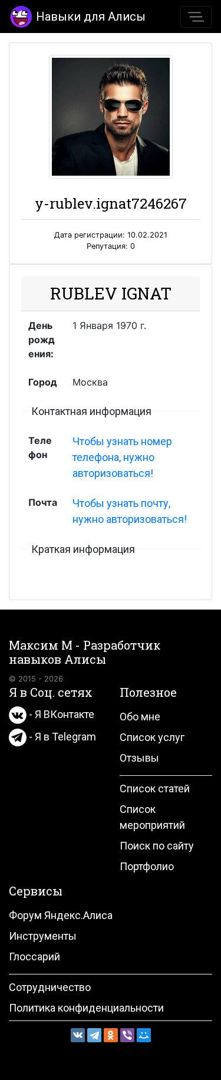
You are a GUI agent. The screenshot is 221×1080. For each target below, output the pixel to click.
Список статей (155, 788)
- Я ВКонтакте (60, 714)
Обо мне (140, 716)
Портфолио (147, 866)
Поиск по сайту (157, 845)
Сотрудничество (50, 987)
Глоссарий (34, 956)
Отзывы (139, 758)
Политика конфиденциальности (86, 1008)
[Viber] (127, 1035)
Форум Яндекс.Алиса (61, 915)
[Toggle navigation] (196, 17)
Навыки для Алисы (91, 16)
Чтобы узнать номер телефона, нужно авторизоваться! (122, 457)
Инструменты (43, 936)
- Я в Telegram (61, 736)
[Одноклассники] (111, 1035)
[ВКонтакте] (78, 1035)
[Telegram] (94, 1035)
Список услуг (152, 737)
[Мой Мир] (144, 1035)
